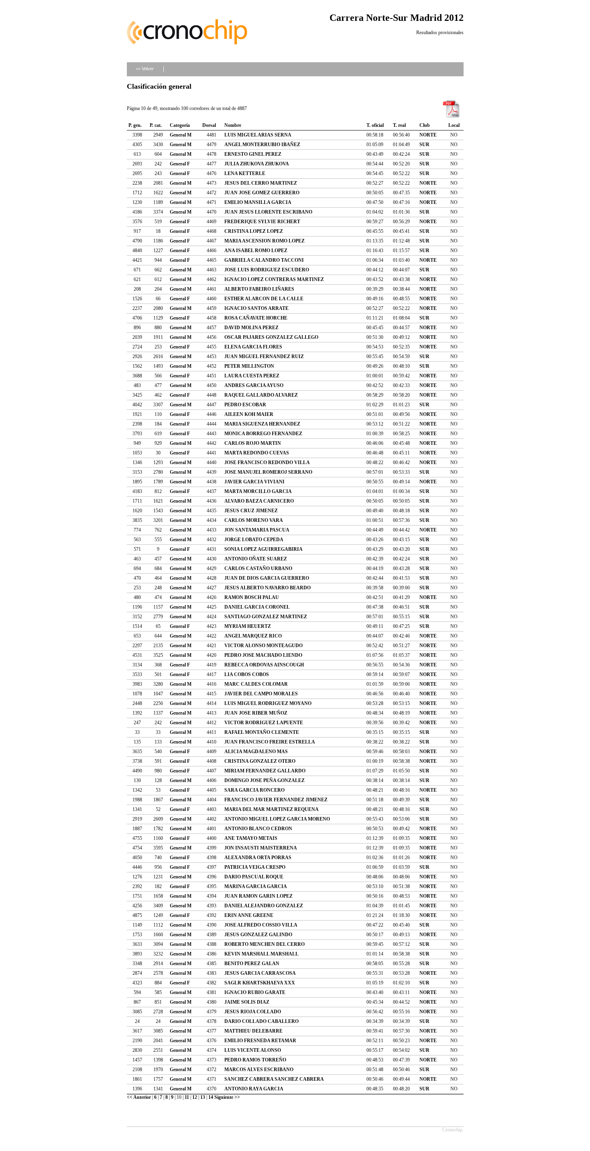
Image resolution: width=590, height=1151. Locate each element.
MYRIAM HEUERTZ (247, 626)
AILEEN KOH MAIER (248, 414)
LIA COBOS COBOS (246, 674)
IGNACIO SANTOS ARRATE (256, 308)
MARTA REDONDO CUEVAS (256, 453)
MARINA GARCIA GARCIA (255, 886)
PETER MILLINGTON (249, 366)
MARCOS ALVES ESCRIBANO (258, 1069)
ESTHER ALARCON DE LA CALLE (263, 299)
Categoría (180, 125)
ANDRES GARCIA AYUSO (253, 385)
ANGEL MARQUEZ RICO (253, 636)
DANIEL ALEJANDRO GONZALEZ (263, 906)
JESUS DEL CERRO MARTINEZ (260, 183)
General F (180, 164)
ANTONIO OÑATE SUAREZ (255, 559)
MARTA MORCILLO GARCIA (258, 491)
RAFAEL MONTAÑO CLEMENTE (261, 732)
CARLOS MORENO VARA (253, 520)
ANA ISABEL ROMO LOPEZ (255, 250)
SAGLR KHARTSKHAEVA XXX (259, 983)
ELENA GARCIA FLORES (253, 347)
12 (194, 1097)
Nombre (232, 125)
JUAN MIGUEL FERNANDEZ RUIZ (264, 356)
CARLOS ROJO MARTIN (252, 443)
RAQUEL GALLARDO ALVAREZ (261, 395)
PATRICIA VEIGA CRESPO (254, 867)
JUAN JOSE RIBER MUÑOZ (255, 713)
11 (187, 1097)
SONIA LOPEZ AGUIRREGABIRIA (263, 549)
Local (454, 125)
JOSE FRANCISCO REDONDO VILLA (267, 462)
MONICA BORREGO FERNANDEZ (263, 433)
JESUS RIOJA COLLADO (252, 1012)
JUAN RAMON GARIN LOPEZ (258, 896)
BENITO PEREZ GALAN (251, 963)
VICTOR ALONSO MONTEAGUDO (263, 645)
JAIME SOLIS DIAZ (246, 1002)
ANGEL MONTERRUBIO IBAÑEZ (262, 144)
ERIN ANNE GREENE (248, 915)
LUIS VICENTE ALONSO (252, 1050)
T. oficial (375, 125)
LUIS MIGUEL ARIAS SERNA (257, 135)
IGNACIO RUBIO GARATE (254, 992)
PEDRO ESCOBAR (245, 404)
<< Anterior (139, 1097)
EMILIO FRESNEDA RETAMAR (260, 1040)
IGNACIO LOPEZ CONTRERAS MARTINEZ (274, 279)
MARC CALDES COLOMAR (256, 684)
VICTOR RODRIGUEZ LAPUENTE (263, 722)
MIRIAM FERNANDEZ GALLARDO (264, 771)
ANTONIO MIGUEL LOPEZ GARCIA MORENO (277, 819)
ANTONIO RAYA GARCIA (253, 1089)
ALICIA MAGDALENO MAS (256, 751)
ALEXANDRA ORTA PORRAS (257, 857)
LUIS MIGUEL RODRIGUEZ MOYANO (267, 703)
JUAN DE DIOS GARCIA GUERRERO (266, 578)
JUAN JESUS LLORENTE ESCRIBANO (268, 212)
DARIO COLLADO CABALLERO (261, 1021)
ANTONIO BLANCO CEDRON (258, 828)
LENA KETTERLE (244, 173)
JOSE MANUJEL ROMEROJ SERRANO (268, 472)
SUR (424, 144)
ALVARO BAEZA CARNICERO (259, 501)
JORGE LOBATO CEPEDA (253, 539)
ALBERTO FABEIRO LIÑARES (259, 289)
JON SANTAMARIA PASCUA (256, 530)
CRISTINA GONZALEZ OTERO (259, 761)
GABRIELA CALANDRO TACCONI (264, 260)
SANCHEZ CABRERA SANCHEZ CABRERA (274, 1079)
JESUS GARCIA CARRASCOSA (260, 973)
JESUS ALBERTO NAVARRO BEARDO (267, 588)
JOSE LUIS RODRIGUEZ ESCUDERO (266, 270)
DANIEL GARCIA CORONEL (257, 607)
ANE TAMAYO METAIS (250, 838)
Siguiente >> (227, 1097)
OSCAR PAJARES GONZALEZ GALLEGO (271, 337)
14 (210, 1097)
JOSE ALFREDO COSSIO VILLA (260, 925)
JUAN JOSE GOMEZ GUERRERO (261, 193)
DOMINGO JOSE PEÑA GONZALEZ (264, 780)
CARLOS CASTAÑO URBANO (258, 568)
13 (202, 1097)
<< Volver (145, 68)
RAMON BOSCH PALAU (251, 597)
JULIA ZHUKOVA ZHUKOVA (256, 164)
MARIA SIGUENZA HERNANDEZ (262, 424)
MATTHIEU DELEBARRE (253, 1031)
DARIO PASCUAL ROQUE (253, 877)
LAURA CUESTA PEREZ (251, 376)
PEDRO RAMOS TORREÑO (255, 1060)
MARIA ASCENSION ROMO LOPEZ (264, 241)
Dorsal (209, 125)
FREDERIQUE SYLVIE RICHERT (262, 221)
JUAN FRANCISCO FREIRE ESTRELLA (269, 742)
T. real (399, 125)
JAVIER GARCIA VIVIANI (254, 482)
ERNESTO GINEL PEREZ (252, 154)
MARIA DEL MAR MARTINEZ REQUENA (271, 809)
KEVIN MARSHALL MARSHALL (261, 954)
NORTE (428, 135)
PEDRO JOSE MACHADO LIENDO (263, 655)
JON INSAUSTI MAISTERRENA (260, 848)
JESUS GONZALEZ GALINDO (258, 934)
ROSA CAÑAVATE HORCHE (255, 318)
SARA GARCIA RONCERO (254, 790)
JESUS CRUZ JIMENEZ (251, 510)
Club (424, 125)
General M (180, 135)
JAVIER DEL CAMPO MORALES (261, 694)
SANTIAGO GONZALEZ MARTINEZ (265, 616)
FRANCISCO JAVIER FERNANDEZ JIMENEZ (276, 800)
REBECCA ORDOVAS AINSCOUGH (264, 665)
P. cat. (156, 125)
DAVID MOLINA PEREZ (251, 327)
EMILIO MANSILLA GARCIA (257, 202)
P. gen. (135, 125)
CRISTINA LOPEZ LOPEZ (253, 231)
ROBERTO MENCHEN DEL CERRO (264, 944)
